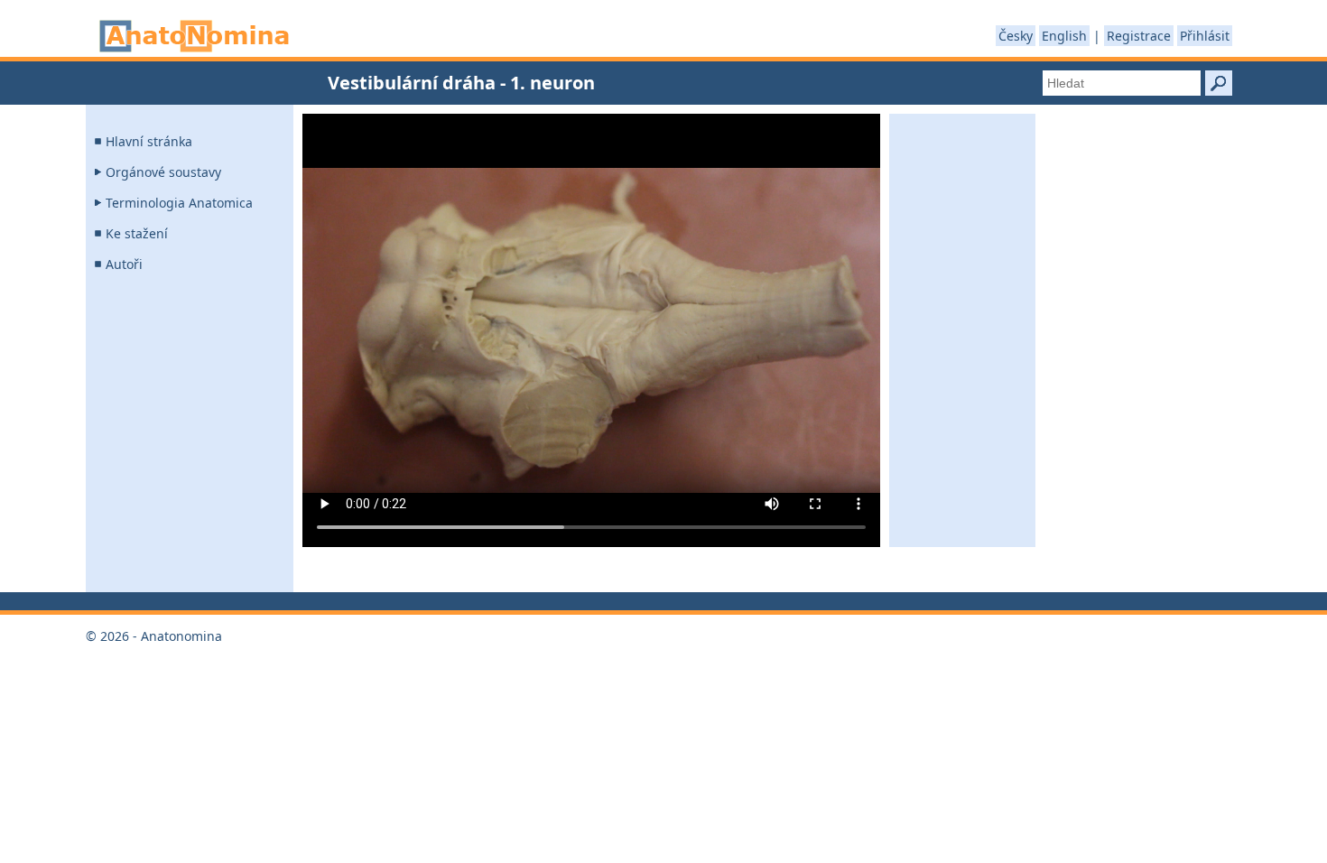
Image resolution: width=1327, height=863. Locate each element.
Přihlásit (1205, 35)
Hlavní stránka (149, 141)
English (1064, 35)
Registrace (1139, 35)
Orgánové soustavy (163, 172)
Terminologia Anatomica (179, 202)
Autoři (124, 264)
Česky (1015, 35)
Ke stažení (137, 233)
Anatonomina (194, 36)
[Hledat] (1218, 83)
